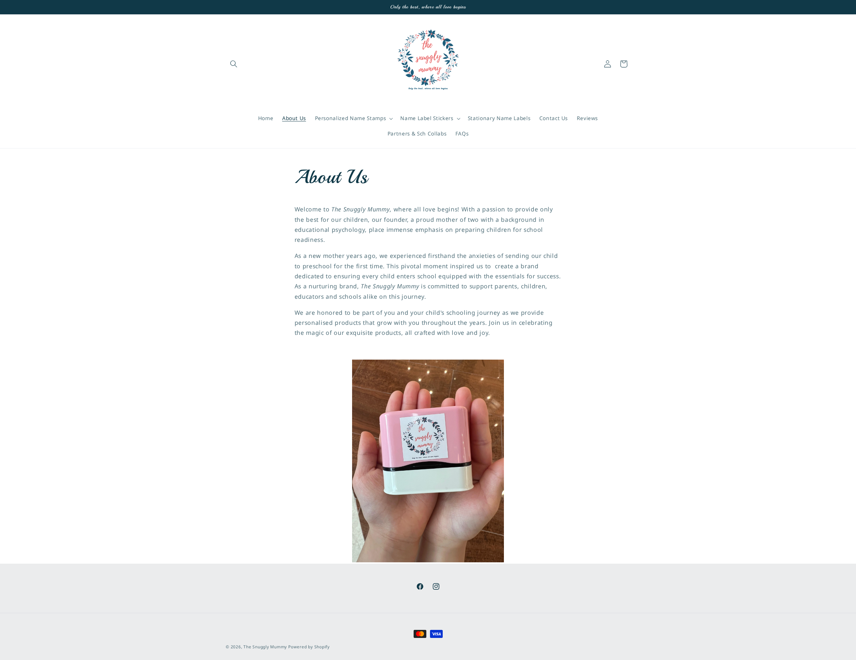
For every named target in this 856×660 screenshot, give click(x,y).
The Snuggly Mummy (265, 647)
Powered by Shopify (309, 647)
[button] (234, 64)
